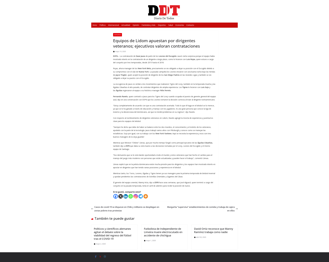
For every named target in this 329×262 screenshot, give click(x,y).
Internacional (113, 25)
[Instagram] (135, 196)
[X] (120, 196)
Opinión (136, 25)
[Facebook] (115, 196)
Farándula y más (148, 25)
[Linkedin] (125, 196)
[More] (145, 196)
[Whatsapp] (130, 196)
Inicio (95, 25)
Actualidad (125, 25)
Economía (179, 25)
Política (102, 25)
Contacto (190, 25)
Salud (170, 25)
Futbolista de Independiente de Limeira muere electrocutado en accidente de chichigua (163, 232)
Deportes (162, 25)
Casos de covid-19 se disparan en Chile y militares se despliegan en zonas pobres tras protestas (126, 209)
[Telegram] (140, 196)
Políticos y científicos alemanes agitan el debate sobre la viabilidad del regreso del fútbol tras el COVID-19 (112, 233)
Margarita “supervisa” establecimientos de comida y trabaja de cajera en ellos (201, 209)
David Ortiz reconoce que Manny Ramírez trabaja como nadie (213, 230)
